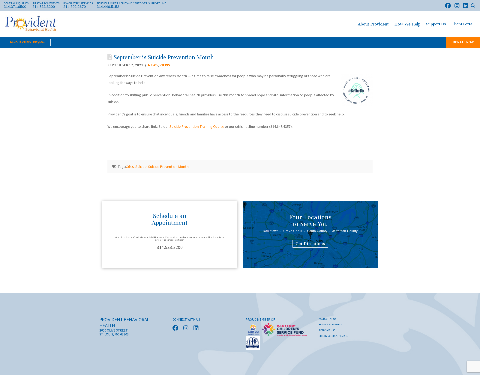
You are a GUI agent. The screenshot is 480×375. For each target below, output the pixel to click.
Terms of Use (327, 330)
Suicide (140, 166)
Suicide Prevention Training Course (197, 126)
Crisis (130, 166)
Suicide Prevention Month (168, 166)
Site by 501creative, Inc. (333, 336)
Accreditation (328, 319)
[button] (473, 5)
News (153, 65)
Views (165, 65)
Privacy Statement (330, 324)
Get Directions (310, 243)
